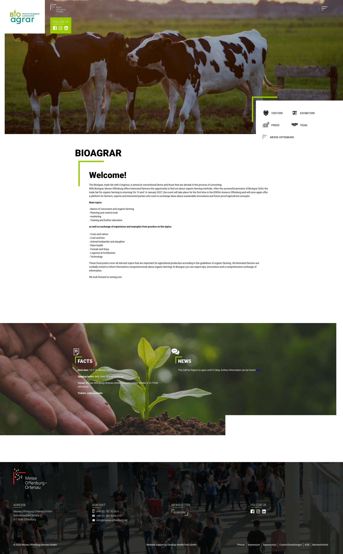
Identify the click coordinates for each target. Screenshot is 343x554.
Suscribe (180, 512)
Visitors (277, 113)
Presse (241, 544)
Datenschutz (269, 544)
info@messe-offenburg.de (111, 520)
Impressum (254, 544)
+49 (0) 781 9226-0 (107, 511)
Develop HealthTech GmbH (181, 544)
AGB (307, 544)
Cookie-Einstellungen (290, 544)
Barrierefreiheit (320, 544)
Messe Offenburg (282, 137)
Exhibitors (307, 113)
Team (303, 125)
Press (275, 125)
